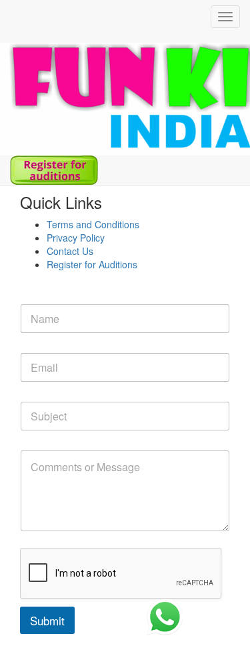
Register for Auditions (92, 264)
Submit (47, 620)
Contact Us (70, 251)
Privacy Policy (76, 237)
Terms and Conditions (93, 224)
